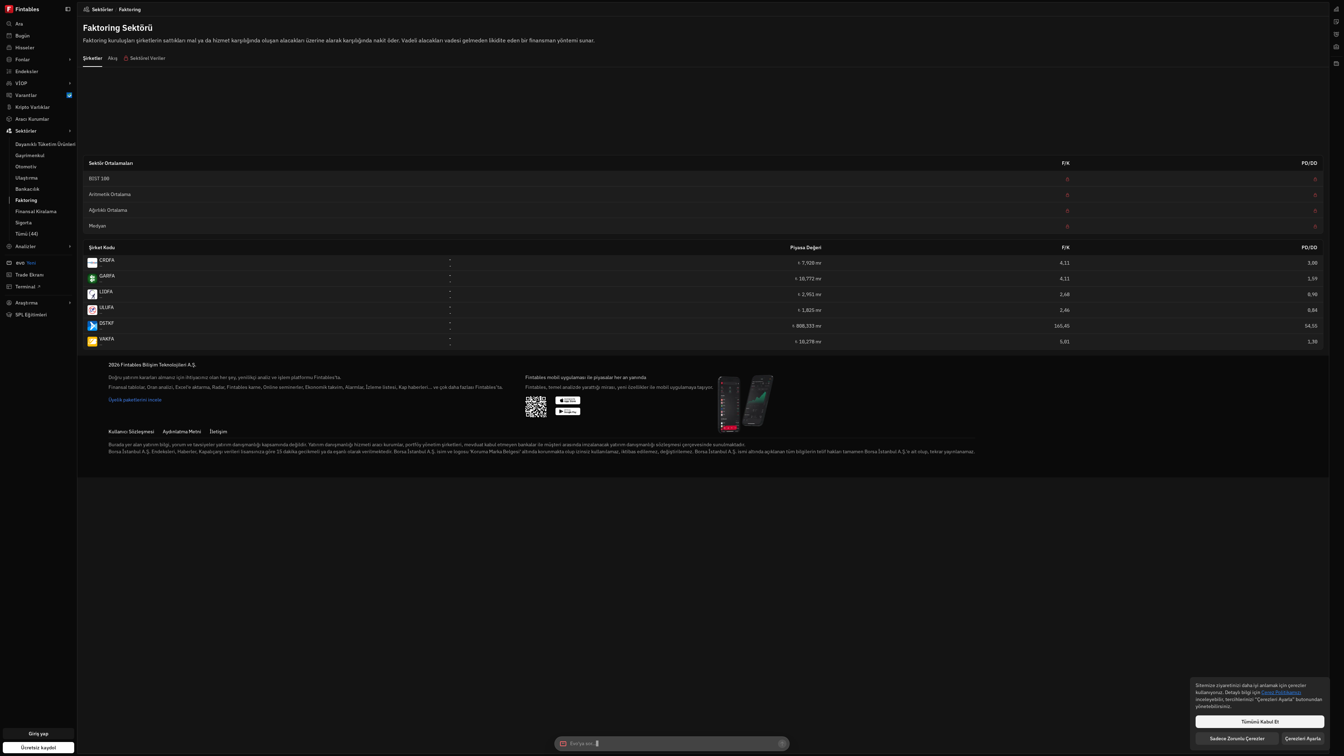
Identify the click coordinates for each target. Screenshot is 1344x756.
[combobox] (672, 743)
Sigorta (23, 222)
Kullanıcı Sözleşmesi (131, 431)
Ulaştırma (26, 178)
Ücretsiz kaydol (38, 747)
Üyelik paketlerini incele (135, 400)
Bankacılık (27, 189)
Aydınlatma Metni (182, 431)
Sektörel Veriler (147, 58)
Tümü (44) (26, 234)
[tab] (1337, 9)
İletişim (218, 431)
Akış (113, 58)
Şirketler (92, 58)
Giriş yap (39, 733)
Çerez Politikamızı (1281, 692)
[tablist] (1336, 378)
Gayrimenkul (29, 155)
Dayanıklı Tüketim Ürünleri (45, 144)
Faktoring (26, 200)
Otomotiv (25, 166)
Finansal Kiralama (36, 211)
